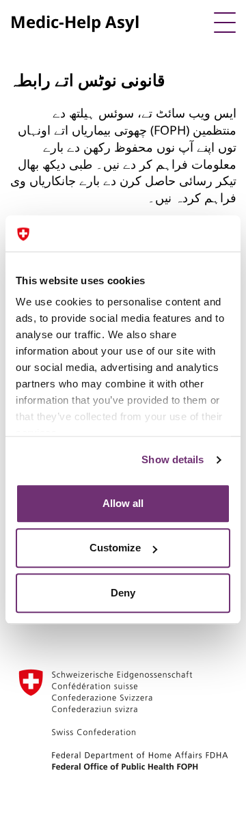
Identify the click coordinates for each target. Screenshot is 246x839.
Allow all (123, 503)
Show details (172, 459)
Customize (115, 547)
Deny (123, 593)
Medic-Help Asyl (74, 21)
